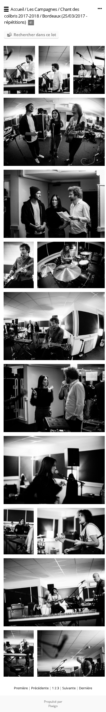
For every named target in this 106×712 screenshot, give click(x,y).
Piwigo (53, 706)
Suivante (69, 688)
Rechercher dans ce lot (35, 34)
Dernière (85, 688)
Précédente (40, 688)
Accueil (17, 9)
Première (21, 688)
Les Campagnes (42, 9)
